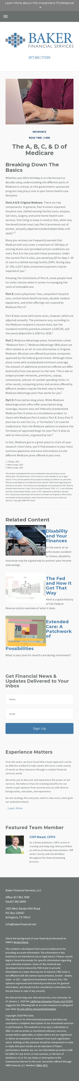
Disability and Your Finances (57, 535)
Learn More (15, 808)
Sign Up (39, 728)
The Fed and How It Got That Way (58, 585)
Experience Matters (29, 752)
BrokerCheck (21, 942)
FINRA (39, 1065)
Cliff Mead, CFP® (42, 837)
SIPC (45, 1065)
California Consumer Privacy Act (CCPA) (51, 1001)
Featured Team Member (35, 827)
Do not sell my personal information (36, 1009)
